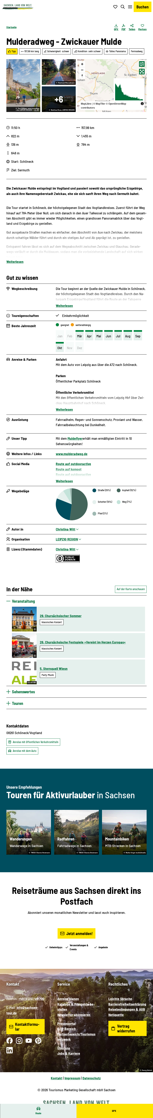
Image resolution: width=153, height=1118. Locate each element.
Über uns (63, 1048)
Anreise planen (68, 998)
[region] (112, 85)
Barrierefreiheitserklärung (127, 1004)
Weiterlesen (15, 261)
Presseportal (66, 1023)
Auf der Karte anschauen (131, 589)
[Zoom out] (82, 70)
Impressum (72, 1078)
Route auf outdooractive (73, 464)
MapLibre (86, 103)
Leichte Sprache (120, 998)
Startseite (11, 27)
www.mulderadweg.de (71, 454)
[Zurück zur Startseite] (18, 7)
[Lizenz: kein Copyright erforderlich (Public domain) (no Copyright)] (68, 561)
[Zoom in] (82, 64)
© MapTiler (99, 103)
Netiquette (116, 1014)
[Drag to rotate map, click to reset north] (82, 76)
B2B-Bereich (66, 1028)
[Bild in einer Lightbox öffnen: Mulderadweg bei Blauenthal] (59, 72)
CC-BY (36, 110)
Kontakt (56, 1078)
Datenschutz (91, 1078)
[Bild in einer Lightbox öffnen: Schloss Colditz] (59, 99)
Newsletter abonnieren (73, 1014)
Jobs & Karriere (68, 1053)
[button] (145, 1102)
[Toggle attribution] (142, 103)
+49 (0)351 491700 (31, 998)
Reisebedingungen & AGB (126, 1009)
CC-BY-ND (32, 682)
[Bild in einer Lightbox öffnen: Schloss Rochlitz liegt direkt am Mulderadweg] (23, 85)
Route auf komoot (68, 469)
